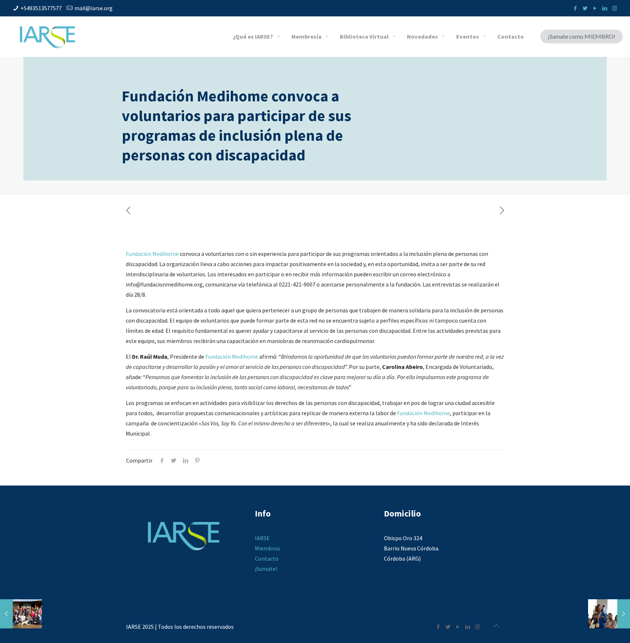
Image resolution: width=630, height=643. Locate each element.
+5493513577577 (41, 8)
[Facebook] (575, 8)
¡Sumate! (266, 568)
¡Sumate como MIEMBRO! (581, 36)
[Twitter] (585, 8)
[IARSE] (47, 36)
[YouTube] (595, 8)
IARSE (262, 538)
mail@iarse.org (93, 8)
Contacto (267, 558)
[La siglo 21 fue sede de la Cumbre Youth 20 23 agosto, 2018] (609, 613)
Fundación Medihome (152, 253)
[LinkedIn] (604, 8)
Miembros (267, 548)
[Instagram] (614, 8)
